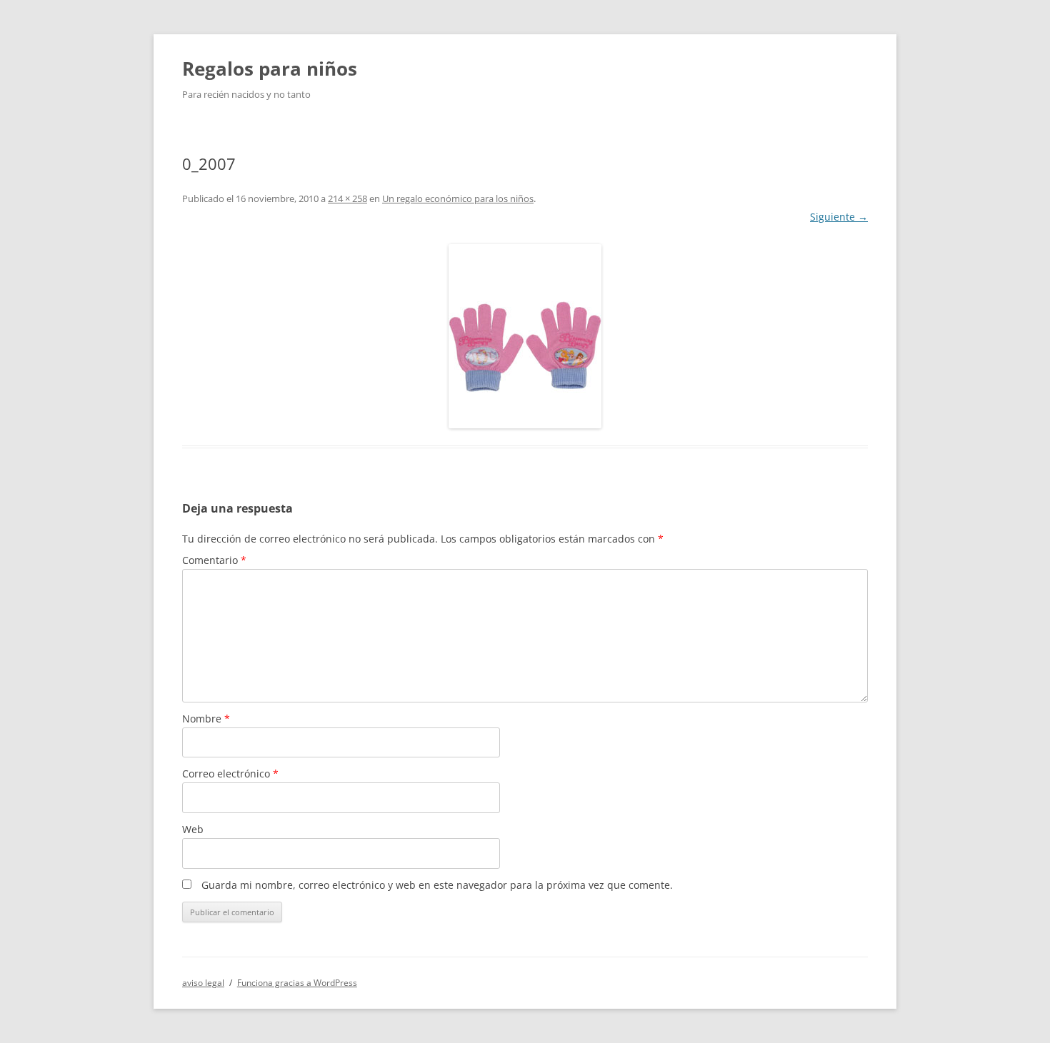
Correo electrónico (230, 773)
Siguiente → (839, 216)
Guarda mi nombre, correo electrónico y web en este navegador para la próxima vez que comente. (437, 885)
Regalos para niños (269, 68)
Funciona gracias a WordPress (297, 983)
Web (193, 829)
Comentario (214, 560)
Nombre (206, 718)
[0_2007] (525, 336)
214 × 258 (347, 198)
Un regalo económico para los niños (458, 198)
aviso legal (203, 983)
